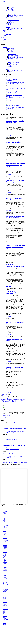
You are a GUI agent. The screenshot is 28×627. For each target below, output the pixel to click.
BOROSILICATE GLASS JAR (15, 28)
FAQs (4, 31)
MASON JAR (11, 29)
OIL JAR (10, 24)
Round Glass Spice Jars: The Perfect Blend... (15, 437)
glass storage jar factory (18, 399)
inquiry (7, 135)
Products (5, 4)
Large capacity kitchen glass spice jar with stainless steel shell (15, 216)
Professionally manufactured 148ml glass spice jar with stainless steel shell (15, 247)
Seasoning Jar (8, 23)
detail (10, 135)
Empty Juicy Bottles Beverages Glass (13, 105)
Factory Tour (8, 34)
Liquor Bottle (8, 17)
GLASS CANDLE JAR (13, 14)
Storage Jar (8, 27)
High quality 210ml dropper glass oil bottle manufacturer (15, 323)
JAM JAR (10, 8)
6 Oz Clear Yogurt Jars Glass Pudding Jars (14, 92)
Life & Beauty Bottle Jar (11, 10)
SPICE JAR (10, 25)
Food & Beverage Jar (10, 6)
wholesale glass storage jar (11, 401)
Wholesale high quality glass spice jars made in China (15, 121)
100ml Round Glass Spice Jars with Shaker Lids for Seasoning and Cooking (15, 165)
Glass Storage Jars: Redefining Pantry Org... (15, 462)
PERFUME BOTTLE (13, 16)
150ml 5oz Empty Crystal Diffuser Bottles (14, 83)
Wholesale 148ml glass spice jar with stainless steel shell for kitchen (15, 265)
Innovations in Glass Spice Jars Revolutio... (14, 445)
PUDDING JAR (11, 9)
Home (4, 3)
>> (6, 394)
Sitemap (6, 398)
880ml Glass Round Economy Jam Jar (13, 101)
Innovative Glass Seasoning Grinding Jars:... (15, 453)
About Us (5, 32)
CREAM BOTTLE (12, 11)
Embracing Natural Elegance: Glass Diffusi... (15, 428)
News (4, 30)
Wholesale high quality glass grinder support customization (14, 141)
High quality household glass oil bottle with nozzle (14, 199)
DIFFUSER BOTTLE (13, 13)
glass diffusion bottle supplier (6, 399)
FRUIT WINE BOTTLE (13, 20)
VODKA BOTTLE (12, 21)
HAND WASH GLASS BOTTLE (15, 15)
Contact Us (5, 35)
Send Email (3, 467)
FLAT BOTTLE (11, 18)
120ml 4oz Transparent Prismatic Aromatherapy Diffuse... (12, 80)
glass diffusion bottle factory (13, 400)
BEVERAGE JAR (12, 7)
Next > (3, 394)
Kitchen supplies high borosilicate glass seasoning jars (15, 181)
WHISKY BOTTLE (12, 22)
